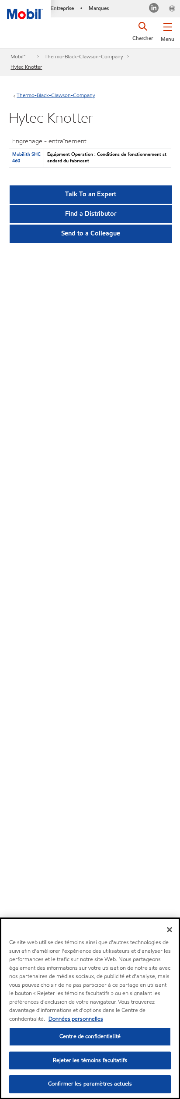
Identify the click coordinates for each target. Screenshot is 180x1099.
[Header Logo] (25, 9)
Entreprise (62, 8)
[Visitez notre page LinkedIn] (154, 9)
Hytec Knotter (26, 67)
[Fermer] (169, 929)
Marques (99, 8)
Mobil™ (17, 56)
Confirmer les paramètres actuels (90, 1084)
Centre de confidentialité (90, 1036)
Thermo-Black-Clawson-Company (84, 56)
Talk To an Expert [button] (90, 194)
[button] (167, 30)
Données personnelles (75, 1019)
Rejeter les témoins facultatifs (90, 1060)
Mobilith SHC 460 (26, 157)
